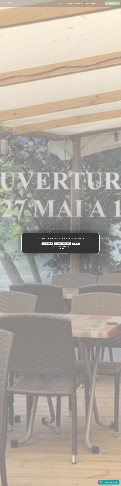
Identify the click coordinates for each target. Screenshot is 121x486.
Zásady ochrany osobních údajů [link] (61, 246)
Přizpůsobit (76, 243)
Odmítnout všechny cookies (62, 243)
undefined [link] (61, 248)
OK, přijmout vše (47, 243)
